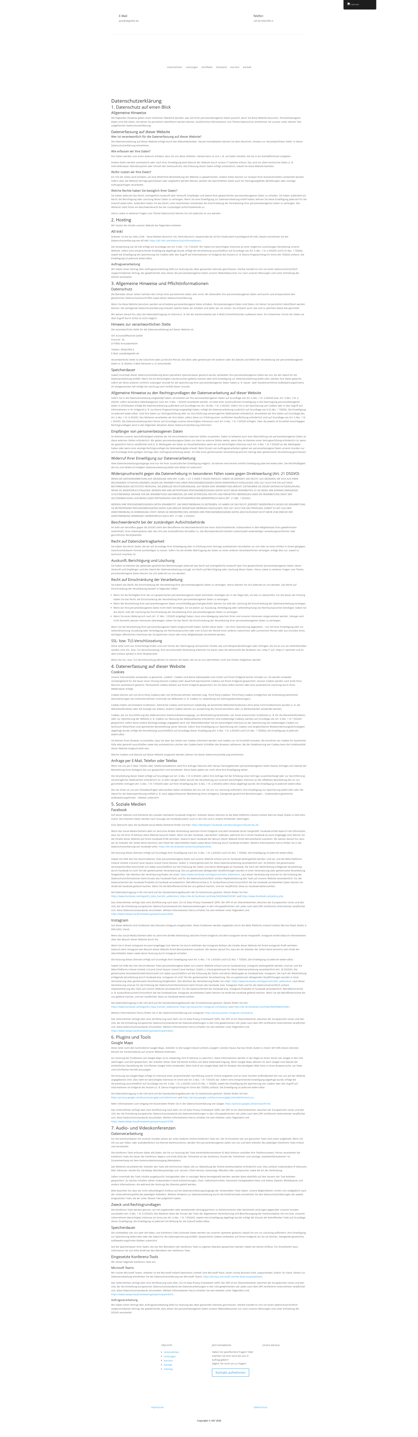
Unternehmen (174, 67)
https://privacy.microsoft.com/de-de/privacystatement (232, 1276)
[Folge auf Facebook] (113, 1349)
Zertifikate (206, 67)
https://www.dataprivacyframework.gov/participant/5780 (142, 1121)
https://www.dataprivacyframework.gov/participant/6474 (142, 1294)
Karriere (234, 67)
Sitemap (168, 1369)
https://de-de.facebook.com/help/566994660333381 (208, 896)
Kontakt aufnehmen (231, 1372)
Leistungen (192, 67)
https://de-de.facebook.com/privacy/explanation (185, 846)
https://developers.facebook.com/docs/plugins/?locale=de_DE (225, 824)
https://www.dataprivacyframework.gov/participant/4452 (142, 913)
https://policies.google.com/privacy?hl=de (247, 1103)
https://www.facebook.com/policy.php (262, 896)
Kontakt (247, 67)
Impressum (157, 1407)
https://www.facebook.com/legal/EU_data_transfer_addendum (145, 896)
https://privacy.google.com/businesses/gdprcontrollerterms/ (144, 1097)
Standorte (221, 67)
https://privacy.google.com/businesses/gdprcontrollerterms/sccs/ (218, 1097)
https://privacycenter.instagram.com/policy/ (204, 1006)
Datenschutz (260, 1407)
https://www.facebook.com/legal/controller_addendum (210, 874)
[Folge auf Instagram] (120, 1349)
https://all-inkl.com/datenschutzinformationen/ (175, 240)
